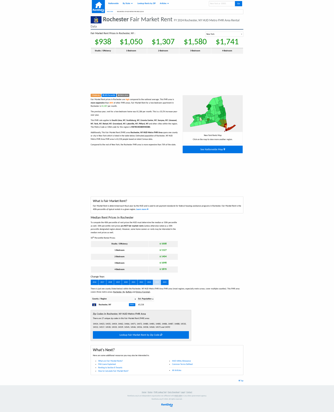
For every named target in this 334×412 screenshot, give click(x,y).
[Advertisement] (148, 74)
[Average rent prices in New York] (95, 305)
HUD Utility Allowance (181, 361)
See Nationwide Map (212, 149)
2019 (118, 282)
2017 (102, 282)
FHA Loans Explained (107, 364)
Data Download (173, 392)
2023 (149, 282)
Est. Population (145, 299)
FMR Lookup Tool (160, 392)
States (150, 392)
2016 (94, 282)
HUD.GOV (178, 396)
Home (144, 392)
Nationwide (113, 3)
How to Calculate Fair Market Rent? (113, 371)
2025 (164, 282)
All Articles (176, 370)
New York (110, 11)
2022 (141, 282)
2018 (110, 282)
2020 (126, 282)
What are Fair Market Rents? (110, 361)
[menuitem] (113, 3)
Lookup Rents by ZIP (147, 3)
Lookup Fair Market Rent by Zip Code (140, 335)
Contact (189, 392)
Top (241, 381)
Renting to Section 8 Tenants (110, 368)
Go (238, 3)
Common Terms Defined (182, 364)
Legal (183, 392)
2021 (133, 282)
